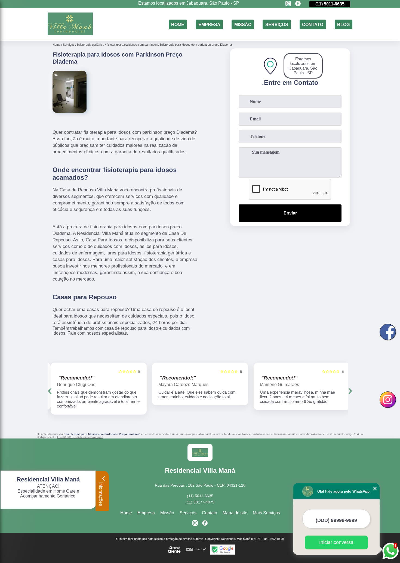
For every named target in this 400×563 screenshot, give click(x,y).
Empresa (209, 24)
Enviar (290, 213)
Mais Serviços (266, 513)
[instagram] (288, 4)
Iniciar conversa (336, 542)
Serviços (276, 24)
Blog (343, 24)
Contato (312, 24)
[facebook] (298, 4)
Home (177, 24)
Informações (101, 493)
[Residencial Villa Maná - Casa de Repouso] (70, 34)
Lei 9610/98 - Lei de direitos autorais (80, 437)
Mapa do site (235, 513)
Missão (242, 24)
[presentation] (50, 389)
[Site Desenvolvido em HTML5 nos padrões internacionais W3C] (196, 550)
